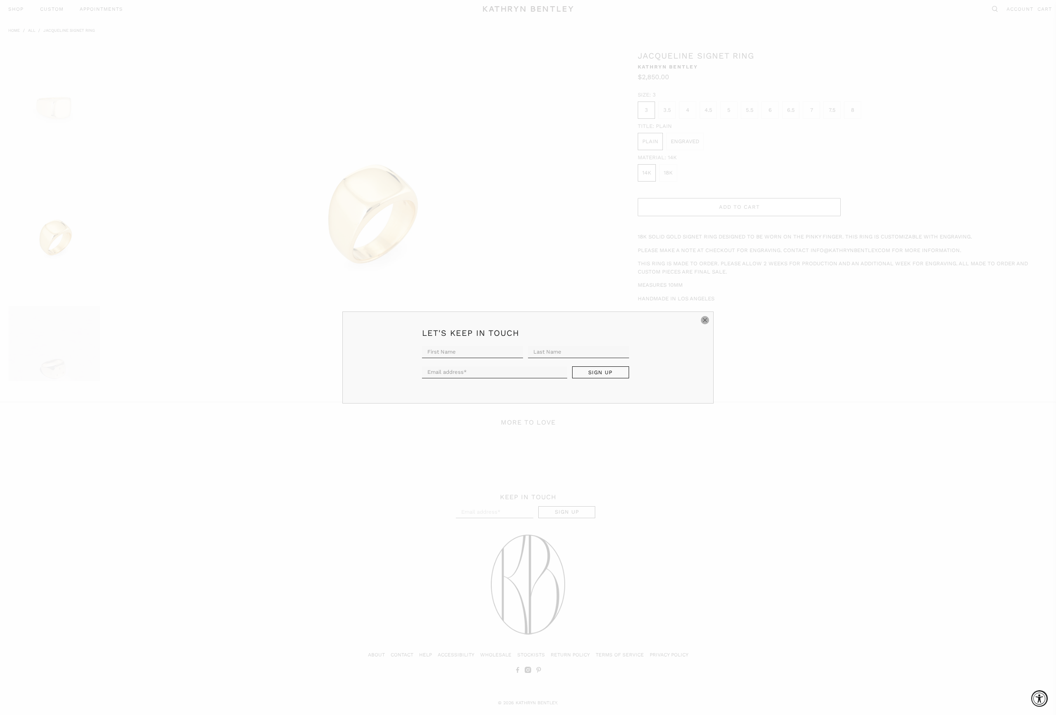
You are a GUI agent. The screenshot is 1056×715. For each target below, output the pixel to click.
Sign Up (600, 372)
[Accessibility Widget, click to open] (1039, 698)
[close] (705, 320)
